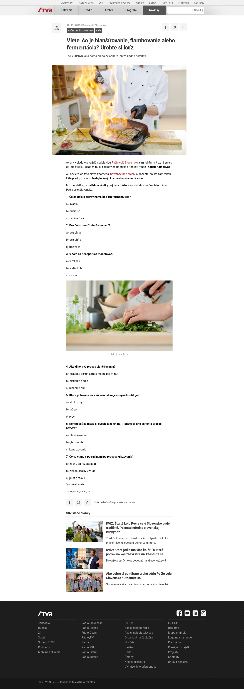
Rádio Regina (89, 628)
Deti (101, 2)
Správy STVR (86, 2)
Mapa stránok (177, 632)
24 (39, 632)
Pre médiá (184, 2)
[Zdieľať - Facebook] (165, 27)
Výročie (139, 2)
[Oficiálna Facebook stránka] (179, 613)
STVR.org (167, 2)
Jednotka (44, 623)
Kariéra (129, 647)
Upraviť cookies (178, 662)
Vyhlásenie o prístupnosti (140, 666)
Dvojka (42, 628)
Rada (128, 652)
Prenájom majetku (179, 647)
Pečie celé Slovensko (119, 2)
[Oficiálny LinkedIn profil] (195, 613)
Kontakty (199, 2)
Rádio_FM (87, 637)
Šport (41, 637)
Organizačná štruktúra (139, 637)
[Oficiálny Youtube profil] (187, 613)
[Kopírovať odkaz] (183, 27)
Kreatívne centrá (135, 661)
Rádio (88, 10)
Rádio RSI (87, 647)
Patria (85, 642)
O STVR (130, 623)
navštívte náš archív (122, 174)
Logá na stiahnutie (180, 637)
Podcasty (44, 647)
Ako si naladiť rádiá (137, 628)
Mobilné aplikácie (49, 652)
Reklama (173, 628)
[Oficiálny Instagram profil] (174, 27)
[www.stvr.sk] (45, 613)
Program (131, 10)
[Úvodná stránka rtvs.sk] (45, 10)
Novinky (154, 10)
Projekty (173, 652)
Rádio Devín (89, 632)
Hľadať (197, 10)
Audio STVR (68, 2)
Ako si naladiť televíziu (139, 632)
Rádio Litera (89, 652)
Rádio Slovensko (92, 623)
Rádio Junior (89, 657)
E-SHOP (153, 2)
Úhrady (129, 657)
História (130, 642)
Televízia (66, 10)
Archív (109, 10)
